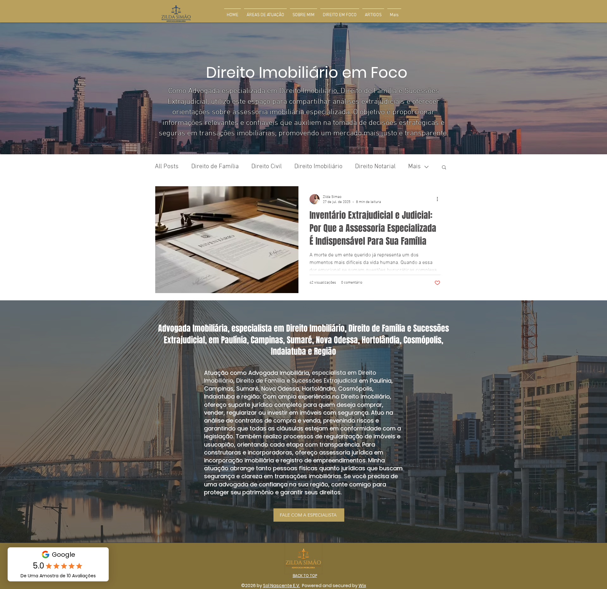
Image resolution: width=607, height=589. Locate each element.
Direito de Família (215, 166)
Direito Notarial (375, 166)
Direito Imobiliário (318, 166)
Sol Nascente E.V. (281, 585)
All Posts (167, 166)
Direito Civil (266, 166)
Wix (362, 585)
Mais (414, 166)
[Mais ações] (439, 199)
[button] (444, 167)
